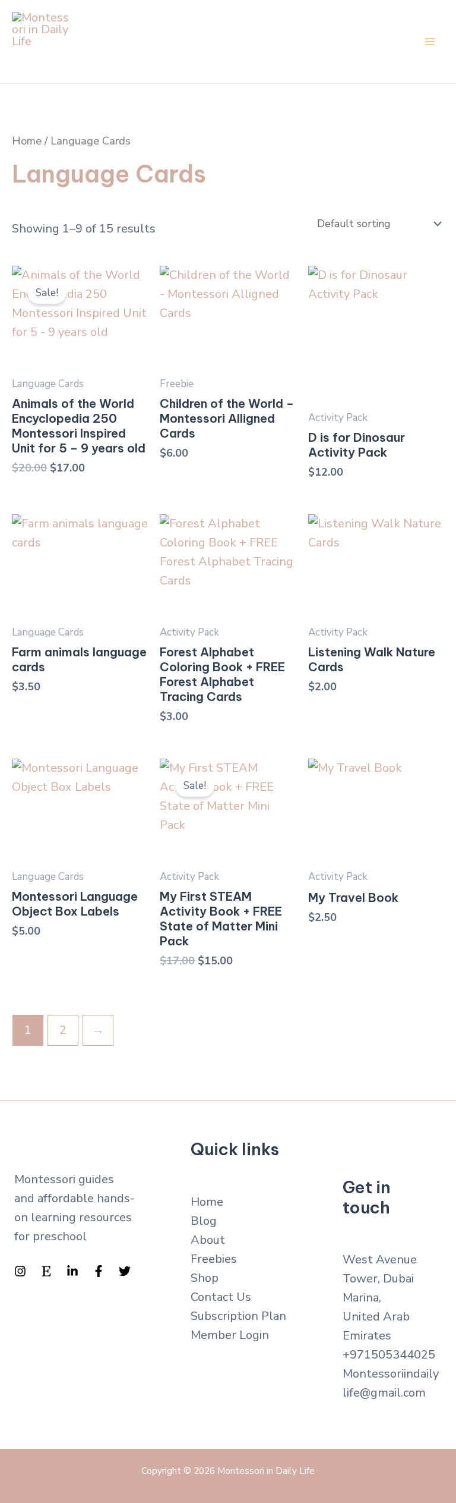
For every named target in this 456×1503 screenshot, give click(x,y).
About (208, 1240)
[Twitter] (125, 1271)
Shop (204, 1278)
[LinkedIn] (72, 1271)
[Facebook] (98, 1271)
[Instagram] (20, 1271)
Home (27, 140)
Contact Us (221, 1297)
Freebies (214, 1259)
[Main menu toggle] (430, 41)
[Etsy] (46, 1271)
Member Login (230, 1335)
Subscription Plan (238, 1316)
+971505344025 (389, 1355)
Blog (204, 1221)
